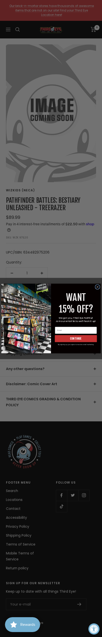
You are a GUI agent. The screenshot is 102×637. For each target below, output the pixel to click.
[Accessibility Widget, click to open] (94, 629)
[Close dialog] (97, 287)
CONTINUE (75, 338)
